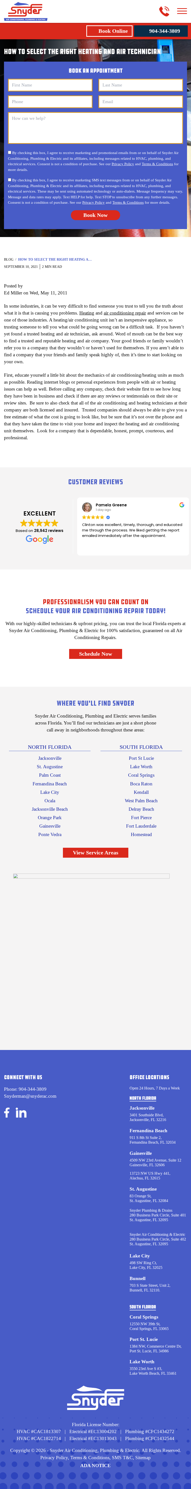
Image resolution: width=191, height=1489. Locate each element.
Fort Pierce (141, 817)
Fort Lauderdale (141, 826)
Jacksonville (49, 758)
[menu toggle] (182, 11)
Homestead (141, 834)
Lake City (49, 792)
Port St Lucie (141, 758)
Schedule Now (95, 654)
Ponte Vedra (49, 834)
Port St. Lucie (144, 1339)
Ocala (50, 800)
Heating (86, 313)
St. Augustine (50, 766)
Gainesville (49, 826)
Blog (8, 259)
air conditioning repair (125, 313)
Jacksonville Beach (50, 809)
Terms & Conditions (157, 164)
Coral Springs (141, 775)
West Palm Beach (141, 800)
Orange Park (50, 817)
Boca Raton (141, 783)
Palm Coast (50, 775)
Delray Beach (141, 809)
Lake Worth (141, 766)
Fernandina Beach (50, 783)
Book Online (113, 31)
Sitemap (143, 1457)
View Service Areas (95, 852)
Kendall (141, 792)
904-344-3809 (164, 31)
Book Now (95, 215)
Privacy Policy (123, 164)
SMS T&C (122, 1457)
